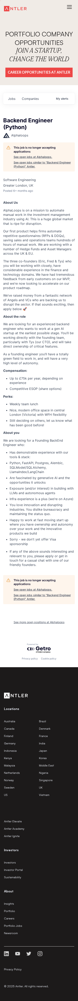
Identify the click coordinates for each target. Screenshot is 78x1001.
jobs (11, 99)
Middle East (46, 765)
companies (30, 99)
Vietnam (44, 795)
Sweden (9, 787)
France (43, 736)
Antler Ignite (12, 836)
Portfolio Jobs (13, 925)
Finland (8, 736)
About (8, 891)
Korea (43, 758)
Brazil (42, 721)
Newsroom (11, 933)
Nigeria (43, 772)
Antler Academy (14, 828)
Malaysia (9, 765)
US (6, 795)
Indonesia (10, 750)
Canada (9, 728)
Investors (10, 862)
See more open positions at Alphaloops (39, 622)
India (42, 743)
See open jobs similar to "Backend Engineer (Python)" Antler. (42, 164)
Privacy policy (30, 658)
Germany (10, 743)
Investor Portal (13, 869)
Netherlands (12, 772)
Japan (43, 750)
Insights (9, 903)
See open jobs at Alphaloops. (33, 157)
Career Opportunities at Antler (39, 72)
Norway (9, 780)
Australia (9, 721)
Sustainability (12, 877)
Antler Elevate (13, 821)
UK (40, 787)
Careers (9, 918)
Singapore (46, 780)
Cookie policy (48, 658)
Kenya (8, 758)
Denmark (44, 728)
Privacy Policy (13, 969)
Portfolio (9, 911)
